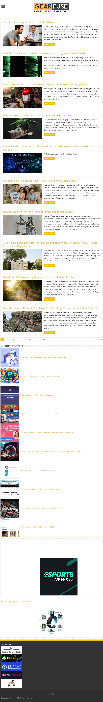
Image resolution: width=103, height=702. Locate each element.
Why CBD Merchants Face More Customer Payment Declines (37, 115)
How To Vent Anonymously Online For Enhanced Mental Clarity (39, 277)
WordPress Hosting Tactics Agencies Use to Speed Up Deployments (44, 357)
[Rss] (49, 693)
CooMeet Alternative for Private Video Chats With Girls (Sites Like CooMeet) (46, 433)
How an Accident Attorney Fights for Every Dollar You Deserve (38, 211)
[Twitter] (54, 693)
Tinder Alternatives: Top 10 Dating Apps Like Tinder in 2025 (41, 508)
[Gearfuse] (51, 7)
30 (34, 340)
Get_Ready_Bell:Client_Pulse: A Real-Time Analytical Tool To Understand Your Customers (51, 452)
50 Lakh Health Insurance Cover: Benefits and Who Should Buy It (40, 180)
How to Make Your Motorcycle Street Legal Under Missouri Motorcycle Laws (46, 84)
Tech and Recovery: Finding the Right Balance (29, 22)
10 (25, 340)
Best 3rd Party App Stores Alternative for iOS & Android (40, 470)
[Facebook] (51, 693)
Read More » (49, 44)
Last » (44, 340)
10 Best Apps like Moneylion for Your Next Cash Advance (40, 489)
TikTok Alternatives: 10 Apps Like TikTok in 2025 (37, 527)
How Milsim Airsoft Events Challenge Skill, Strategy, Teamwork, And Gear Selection (50, 308)
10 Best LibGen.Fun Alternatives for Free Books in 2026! (39, 414)
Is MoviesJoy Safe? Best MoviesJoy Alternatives (36, 395)
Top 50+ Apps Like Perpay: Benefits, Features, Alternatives (40, 376)
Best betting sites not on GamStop (16, 601)
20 (30, 340)
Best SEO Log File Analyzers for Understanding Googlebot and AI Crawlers (45, 53)
